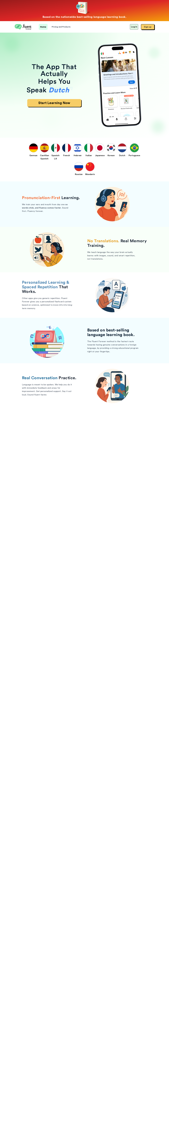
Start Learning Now (54, 103)
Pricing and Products (61, 27)
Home (43, 27)
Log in (134, 27)
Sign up (147, 27)
